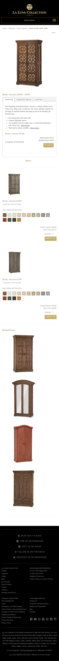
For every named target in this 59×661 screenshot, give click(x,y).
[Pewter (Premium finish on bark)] (48, 217)
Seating (4, 570)
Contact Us (33, 601)
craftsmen (41, 109)
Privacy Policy (6, 623)
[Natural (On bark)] (4, 217)
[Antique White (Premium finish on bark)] (9, 217)
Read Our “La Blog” (31, 535)
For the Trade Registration (38, 570)
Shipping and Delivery (9, 614)
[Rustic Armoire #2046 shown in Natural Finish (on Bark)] (29, 92)
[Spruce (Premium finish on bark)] (43, 217)
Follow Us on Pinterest (31, 551)
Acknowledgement (8, 601)
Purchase (48, 145)
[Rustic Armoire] (23, 376)
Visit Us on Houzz (31, 546)
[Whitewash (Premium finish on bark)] (14, 217)
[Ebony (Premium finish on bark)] (14, 222)
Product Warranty (7, 620)
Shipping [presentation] (38, 99)
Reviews (32, 612)
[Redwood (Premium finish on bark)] (4, 222)
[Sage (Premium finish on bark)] (33, 217)
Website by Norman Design (41, 654)
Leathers (4, 590)
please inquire (25, 125)
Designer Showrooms (37, 576)
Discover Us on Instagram (31, 557)
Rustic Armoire (30, 106)
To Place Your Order (36, 573)
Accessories (6, 581)
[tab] (9, 100)
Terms (4, 603)
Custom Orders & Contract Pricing (41, 579)
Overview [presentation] (9, 99)
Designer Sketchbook (9, 592)
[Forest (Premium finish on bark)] (9, 222)
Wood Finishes (6, 584)
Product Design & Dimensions (11, 617)
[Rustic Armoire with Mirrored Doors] (23, 421)
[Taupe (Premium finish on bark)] (38, 217)
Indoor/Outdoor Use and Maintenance (14, 609)
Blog (31, 609)
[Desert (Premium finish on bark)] (28, 217)
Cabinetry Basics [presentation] (24, 99)
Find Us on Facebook (31, 541)
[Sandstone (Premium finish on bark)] (24, 217)
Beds (3, 579)
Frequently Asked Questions (39, 603)
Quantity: (48, 234)
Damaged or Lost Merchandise (12, 606)
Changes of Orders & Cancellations (13, 612)
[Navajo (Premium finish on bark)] (19, 217)
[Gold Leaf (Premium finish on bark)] (19, 222)
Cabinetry (5, 573)
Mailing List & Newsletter (38, 606)
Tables (4, 576)
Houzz (28, 160)
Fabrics (4, 587)
